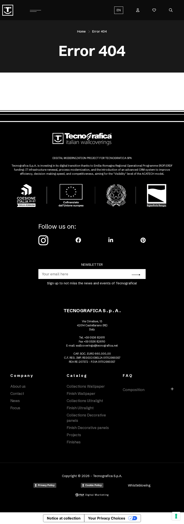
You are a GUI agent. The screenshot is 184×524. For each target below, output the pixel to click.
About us (18, 386)
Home (81, 31)
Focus (15, 408)
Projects (74, 435)
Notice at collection (64, 518)
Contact (17, 393)
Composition (134, 389)
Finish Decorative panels (88, 427)
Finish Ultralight (80, 408)
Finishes (74, 442)
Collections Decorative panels (86, 418)
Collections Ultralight (85, 400)
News (15, 400)
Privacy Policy (46, 485)
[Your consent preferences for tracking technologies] (176, 516)
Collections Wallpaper (86, 386)
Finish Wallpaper (81, 393)
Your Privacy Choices (106, 518)
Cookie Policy (93, 485)
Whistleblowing (139, 485)
